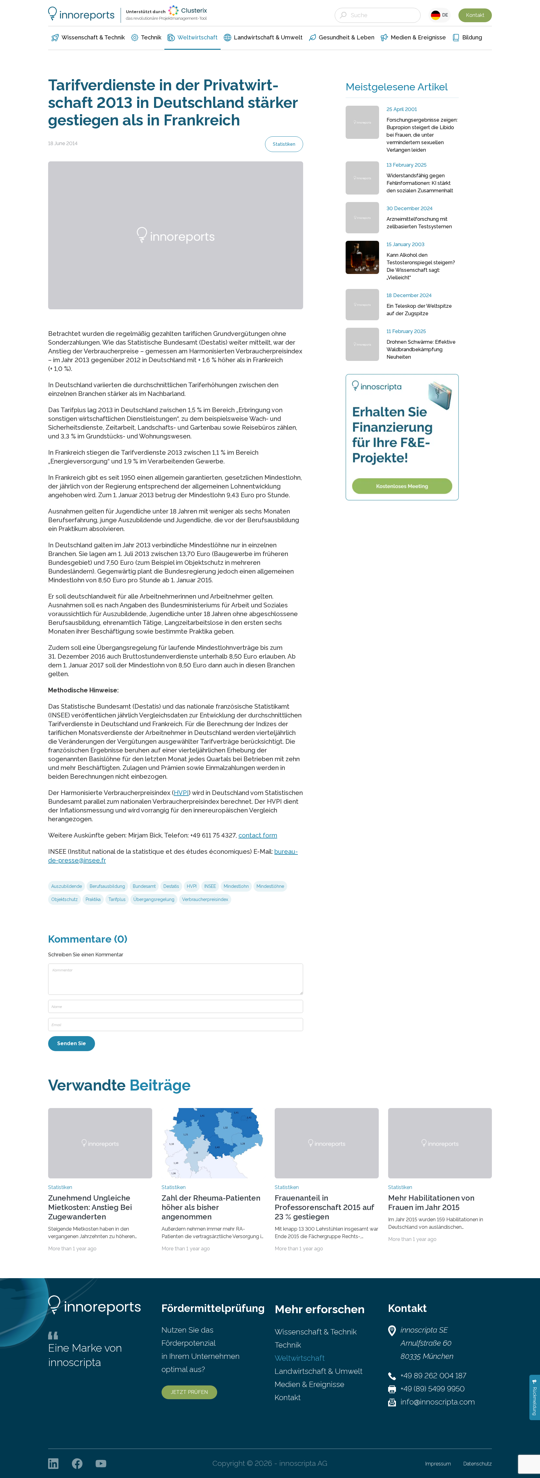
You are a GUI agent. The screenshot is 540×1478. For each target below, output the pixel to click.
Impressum (438, 1464)
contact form (257, 835)
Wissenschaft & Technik (316, 1331)
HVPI (181, 793)
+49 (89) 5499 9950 (433, 1388)
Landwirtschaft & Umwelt (318, 1371)
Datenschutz (477, 1464)
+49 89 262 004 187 (433, 1375)
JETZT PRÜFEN (189, 1392)
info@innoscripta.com (438, 1401)
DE (444, 15)
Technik (288, 1344)
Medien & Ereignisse (309, 1384)
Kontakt (475, 15)
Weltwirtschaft (300, 1358)
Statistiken (284, 144)
